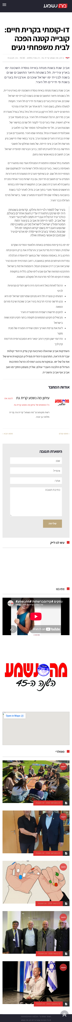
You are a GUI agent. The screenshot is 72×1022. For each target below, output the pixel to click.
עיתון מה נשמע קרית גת (53, 58)
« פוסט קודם (64, 433)
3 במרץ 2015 (33, 58)
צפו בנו (60, 589)
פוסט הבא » (8, 433)
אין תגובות (13, 58)
